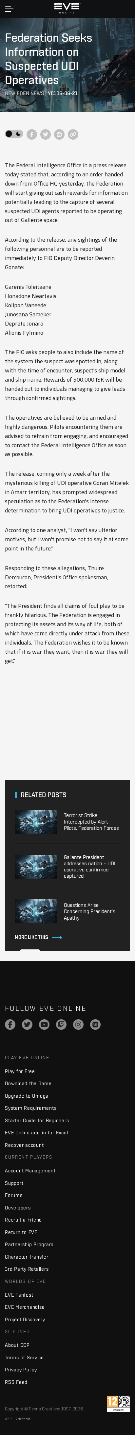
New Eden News (24, 93)
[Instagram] (78, 1024)
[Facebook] (10, 1024)
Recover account (24, 1145)
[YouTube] (44, 1024)
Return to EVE (21, 1232)
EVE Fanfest (19, 1295)
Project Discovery (25, 1319)
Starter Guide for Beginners (37, 1120)
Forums (14, 1195)
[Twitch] (61, 1024)
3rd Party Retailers (26, 1269)
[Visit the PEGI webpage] (118, 1404)
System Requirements (30, 1108)
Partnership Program (29, 1244)
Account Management (30, 1170)
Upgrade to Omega (26, 1096)
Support (14, 1183)
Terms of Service (24, 1357)
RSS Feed (16, 1382)
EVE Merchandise (25, 1307)
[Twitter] (27, 1024)
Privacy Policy (21, 1369)
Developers (18, 1207)
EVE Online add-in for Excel (36, 1132)
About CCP (17, 1345)
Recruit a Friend (23, 1220)
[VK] (95, 1024)
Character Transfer (26, 1257)
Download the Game (28, 1083)
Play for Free (20, 1071)
